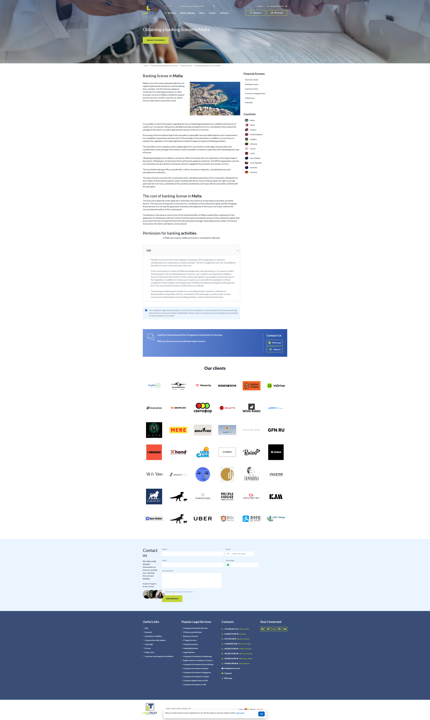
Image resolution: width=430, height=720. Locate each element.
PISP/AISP (249, 102)
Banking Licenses (251, 84)
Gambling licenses (190, 648)
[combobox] (228, 554)
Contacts (224, 13)
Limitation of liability (153, 636)
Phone (228, 549)
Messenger (230, 560)
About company (187, 13)
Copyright (149, 644)
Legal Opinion (189, 652)
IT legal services (189, 640)
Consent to (169, 592)
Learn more (240, 713)
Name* (164, 549)
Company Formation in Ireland (195, 668)
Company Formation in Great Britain (198, 664)
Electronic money (251, 80)
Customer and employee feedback (159, 656)
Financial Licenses (190, 644)
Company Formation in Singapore (197, 672)
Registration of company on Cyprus (198, 660)
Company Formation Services (195, 628)
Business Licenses (190, 636)
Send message (172, 599)
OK (261, 714)
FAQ (146, 628)
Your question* (167, 571)
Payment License (251, 89)
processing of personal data (183, 592)
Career (212, 13)
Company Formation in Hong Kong (197, 656)
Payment (148, 632)
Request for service (156, 40)
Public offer (149, 652)
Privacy (148, 648)
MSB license (250, 98)
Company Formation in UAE (194, 684)
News (202, 13)
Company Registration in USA (195, 680)
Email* (164, 560)
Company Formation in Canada (196, 676)
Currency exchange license (255, 93)
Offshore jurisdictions (192, 632)
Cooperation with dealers (155, 640)
